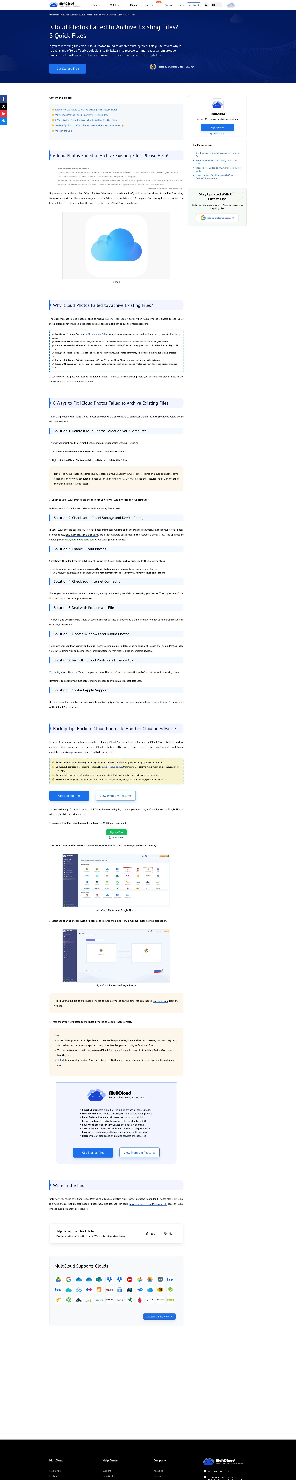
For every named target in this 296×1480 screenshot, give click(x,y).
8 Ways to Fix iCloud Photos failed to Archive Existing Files (86, 120)
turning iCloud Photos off (66, 672)
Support (169, 4)
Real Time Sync (160, 1000)
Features (97, 4)
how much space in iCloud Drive (82, 534)
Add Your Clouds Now (157, 1316)
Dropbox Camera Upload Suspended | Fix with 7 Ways (218, 154)
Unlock (60, 1060)
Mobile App (55, 1470)
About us (158, 1470)
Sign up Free (217, 127)
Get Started (194, 5)
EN (213, 5)
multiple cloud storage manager (66, 752)
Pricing (133, 4)
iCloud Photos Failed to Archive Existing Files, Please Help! (86, 109)
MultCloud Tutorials (69, 14)
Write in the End (63, 130)
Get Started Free (68, 69)
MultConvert (151, 4)
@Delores (172, 66)
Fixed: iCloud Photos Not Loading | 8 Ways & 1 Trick (217, 162)
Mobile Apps (116, 4)
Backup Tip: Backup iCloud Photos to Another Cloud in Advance (88, 125)
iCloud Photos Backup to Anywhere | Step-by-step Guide (219, 169)
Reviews (158, 1476)
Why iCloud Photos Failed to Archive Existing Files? (81, 114)
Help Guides (109, 1476)
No (171, 1234)
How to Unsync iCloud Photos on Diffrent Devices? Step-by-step (214, 177)
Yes (153, 1234)
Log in (181, 5)
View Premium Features (116, 796)
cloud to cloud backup (112, 766)
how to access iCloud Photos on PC (148, 1203)
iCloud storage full (96, 334)
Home (55, 14)
